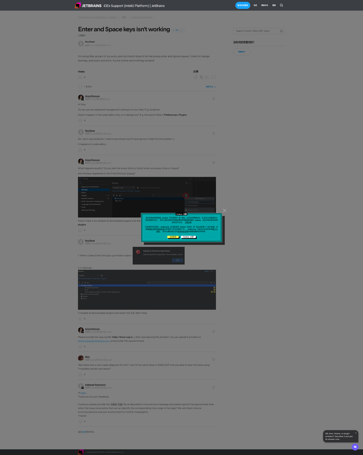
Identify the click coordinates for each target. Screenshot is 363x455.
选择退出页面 (183, 231)
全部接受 (173, 237)
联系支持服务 (243, 5)
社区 (255, 5)
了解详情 (188, 222)
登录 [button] (274, 5)
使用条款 (160, 229)
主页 (88, 5)
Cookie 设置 (188, 237)
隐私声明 (152, 229)
